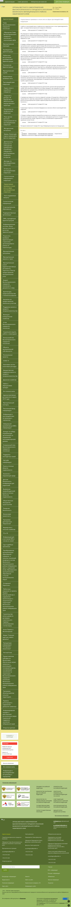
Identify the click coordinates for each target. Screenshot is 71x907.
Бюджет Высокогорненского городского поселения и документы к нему (9, 284)
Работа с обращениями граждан (7, 385)
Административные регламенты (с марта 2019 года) (10, 397)
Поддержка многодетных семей (9, 455)
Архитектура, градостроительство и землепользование (9, 293)
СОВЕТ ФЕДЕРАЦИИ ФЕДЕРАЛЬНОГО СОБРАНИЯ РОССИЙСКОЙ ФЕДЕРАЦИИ (61, 801)
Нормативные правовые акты (8, 77)
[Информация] (50, 1)
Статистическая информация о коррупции (9, 178)
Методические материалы (9, 129)
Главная (25, 133)
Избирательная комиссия (39, 2)
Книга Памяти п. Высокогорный (8, 630)
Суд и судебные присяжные (8, 545)
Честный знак (7, 652)
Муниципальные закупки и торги (8, 258)
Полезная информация (9, 782)
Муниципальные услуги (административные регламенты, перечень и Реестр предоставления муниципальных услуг (9, 269)
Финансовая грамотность (7, 515)
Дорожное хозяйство (9, 380)
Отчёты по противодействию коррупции (10, 170)
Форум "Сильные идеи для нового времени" (8, 637)
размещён (62, 903)
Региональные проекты (8, 356)
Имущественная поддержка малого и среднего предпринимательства (10, 373)
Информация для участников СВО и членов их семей (9, 539)
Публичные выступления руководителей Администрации (8, 58)
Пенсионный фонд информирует (9, 409)
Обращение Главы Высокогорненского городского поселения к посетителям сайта (10, 36)
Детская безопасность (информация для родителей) (8, 482)
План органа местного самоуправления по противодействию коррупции (10, 120)
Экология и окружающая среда (9, 475)
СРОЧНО (5, 743)
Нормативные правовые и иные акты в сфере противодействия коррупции (9, 188)
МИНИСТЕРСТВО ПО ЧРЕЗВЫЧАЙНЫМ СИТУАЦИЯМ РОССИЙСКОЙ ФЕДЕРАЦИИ (44, 801)
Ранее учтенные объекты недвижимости (8, 468)
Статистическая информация (8, 202)
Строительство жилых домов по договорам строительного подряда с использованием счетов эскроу (8, 620)
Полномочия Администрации (8, 66)
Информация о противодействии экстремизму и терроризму (8, 417)
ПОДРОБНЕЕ (10, 757)
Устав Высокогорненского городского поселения (9, 325)
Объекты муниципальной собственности (8, 349)
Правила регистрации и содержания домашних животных (9, 703)
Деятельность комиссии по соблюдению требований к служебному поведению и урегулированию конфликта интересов (9, 149)
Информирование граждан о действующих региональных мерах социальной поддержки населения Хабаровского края (10, 717)
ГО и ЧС (5, 533)
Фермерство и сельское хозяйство (9, 528)
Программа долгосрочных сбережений (7, 521)
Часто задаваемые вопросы (10, 196)
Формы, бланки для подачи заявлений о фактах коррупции (10, 136)
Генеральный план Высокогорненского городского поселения (9, 448)
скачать (24, 30)
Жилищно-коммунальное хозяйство (8, 316)
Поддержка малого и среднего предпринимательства (10, 309)
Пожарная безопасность (7, 509)
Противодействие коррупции (9, 83)
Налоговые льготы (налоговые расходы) (9, 365)
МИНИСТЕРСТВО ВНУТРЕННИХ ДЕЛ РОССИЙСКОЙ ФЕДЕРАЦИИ (44, 793)
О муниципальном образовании (9, 208)
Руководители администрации (8, 50)
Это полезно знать (9, 391)
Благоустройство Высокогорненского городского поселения (9, 340)
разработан (42, 903)
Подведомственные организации (9, 214)
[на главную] (1, 1)
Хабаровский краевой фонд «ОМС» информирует (10, 426)
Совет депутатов (23, 2)
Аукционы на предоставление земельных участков (9, 301)
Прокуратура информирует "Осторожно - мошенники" (7, 646)
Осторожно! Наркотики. (7, 584)
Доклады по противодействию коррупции (10, 163)
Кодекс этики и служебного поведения (9, 90)
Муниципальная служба (8, 72)
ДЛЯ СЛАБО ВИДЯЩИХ (62, 2)
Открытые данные (9, 728)
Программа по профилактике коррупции (9, 111)
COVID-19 (6, 361)
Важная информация (8, 763)
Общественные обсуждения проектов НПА (8, 502)
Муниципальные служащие (8, 45)
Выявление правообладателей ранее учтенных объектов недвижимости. (9, 493)
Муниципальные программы (8, 252)
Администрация (9, 2)
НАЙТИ (5, 870)
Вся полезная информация (62, 815)
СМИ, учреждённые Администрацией (9, 219)
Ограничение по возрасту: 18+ (60, 11)
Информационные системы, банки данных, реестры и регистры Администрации (9, 228)
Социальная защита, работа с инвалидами (10, 333)
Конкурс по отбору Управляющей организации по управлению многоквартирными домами (9, 436)
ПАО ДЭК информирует (7, 461)
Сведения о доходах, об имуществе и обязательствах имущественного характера (9, 100)
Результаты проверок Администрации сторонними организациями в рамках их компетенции (8, 241)
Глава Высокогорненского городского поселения (9, 25)
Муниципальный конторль (8, 404)
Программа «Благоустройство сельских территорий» (8, 694)
